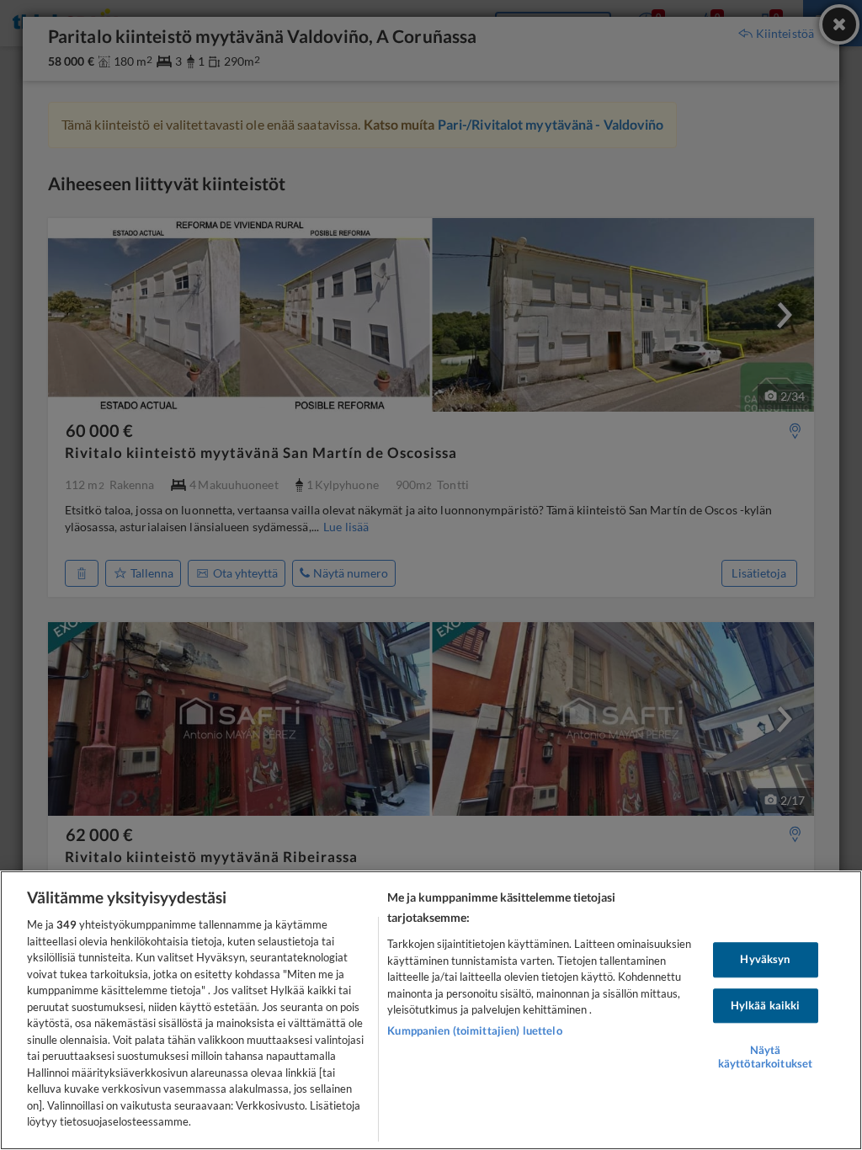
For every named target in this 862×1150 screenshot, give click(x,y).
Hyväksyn (765, 959)
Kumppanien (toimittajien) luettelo (474, 1030)
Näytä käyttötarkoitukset (765, 1057)
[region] (431, 1010)
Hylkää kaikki (766, 1005)
